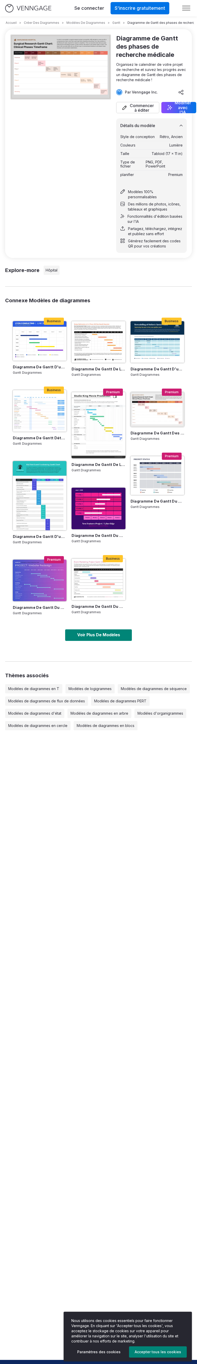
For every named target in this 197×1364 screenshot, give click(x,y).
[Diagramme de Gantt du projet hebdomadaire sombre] (98, 508)
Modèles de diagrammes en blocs (105, 725)
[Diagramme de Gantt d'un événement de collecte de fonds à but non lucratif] (39, 495)
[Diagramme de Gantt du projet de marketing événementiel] (98, 579)
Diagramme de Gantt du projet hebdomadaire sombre (98, 535)
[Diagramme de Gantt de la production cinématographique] (98, 425)
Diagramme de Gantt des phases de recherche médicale (157, 433)
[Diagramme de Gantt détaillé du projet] (39, 411)
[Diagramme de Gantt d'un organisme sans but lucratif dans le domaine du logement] (157, 342)
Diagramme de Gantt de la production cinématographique (98, 464)
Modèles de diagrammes (85, 23)
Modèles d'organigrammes (160, 713)
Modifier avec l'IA (183, 107)
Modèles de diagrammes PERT (120, 701)
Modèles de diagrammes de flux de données (46, 701)
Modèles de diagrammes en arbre (99, 713)
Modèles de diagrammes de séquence (154, 688)
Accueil (11, 23)
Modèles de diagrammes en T (33, 688)
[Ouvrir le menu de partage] (181, 92)
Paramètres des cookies (99, 1352)
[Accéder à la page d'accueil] (28, 8)
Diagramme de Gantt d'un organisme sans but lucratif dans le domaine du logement (157, 369)
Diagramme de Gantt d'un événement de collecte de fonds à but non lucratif (39, 536)
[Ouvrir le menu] (186, 8)
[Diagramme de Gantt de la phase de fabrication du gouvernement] (98, 342)
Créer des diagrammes (41, 23)
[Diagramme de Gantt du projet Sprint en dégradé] (39, 580)
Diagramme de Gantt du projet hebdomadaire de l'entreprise (157, 501)
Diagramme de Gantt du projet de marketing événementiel (98, 606)
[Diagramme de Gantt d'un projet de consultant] (39, 341)
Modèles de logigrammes (90, 688)
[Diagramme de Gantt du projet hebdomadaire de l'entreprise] (157, 475)
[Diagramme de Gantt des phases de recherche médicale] (157, 409)
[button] (137, 107)
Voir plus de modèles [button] (98, 634)
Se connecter (89, 8)
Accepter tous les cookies (158, 1352)
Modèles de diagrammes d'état (34, 713)
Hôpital (51, 270)
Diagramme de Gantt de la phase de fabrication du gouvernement (98, 369)
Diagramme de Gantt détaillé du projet (39, 438)
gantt (116, 23)
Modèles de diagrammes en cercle (37, 725)
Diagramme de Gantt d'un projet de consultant (39, 367)
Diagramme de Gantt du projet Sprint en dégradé (39, 607)
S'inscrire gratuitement (140, 8)
